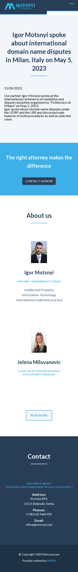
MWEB (51, 560)
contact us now (39, 181)
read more (39, 415)
